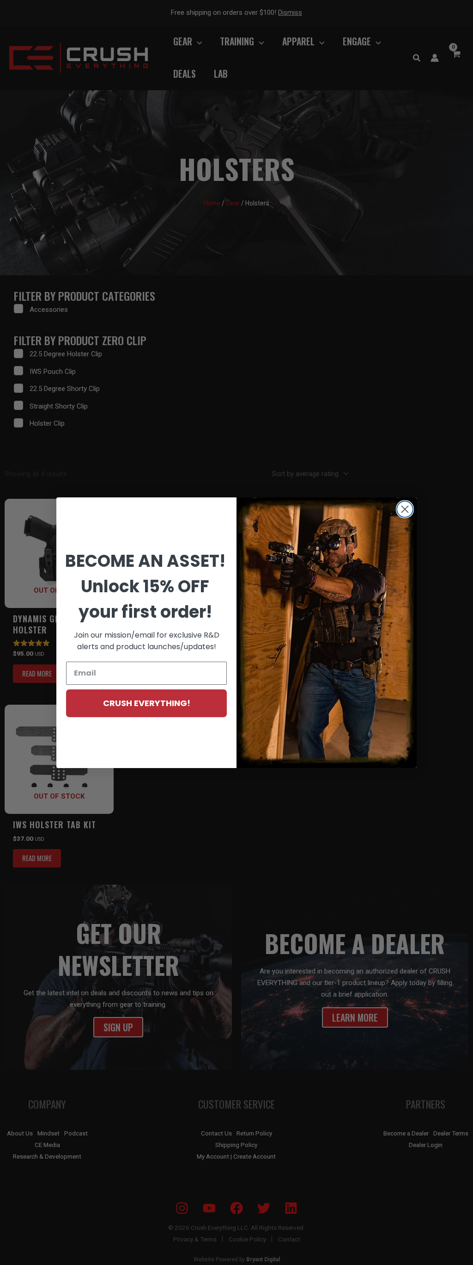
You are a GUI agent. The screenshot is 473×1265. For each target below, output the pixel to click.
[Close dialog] (405, 509)
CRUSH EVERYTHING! (146, 703)
